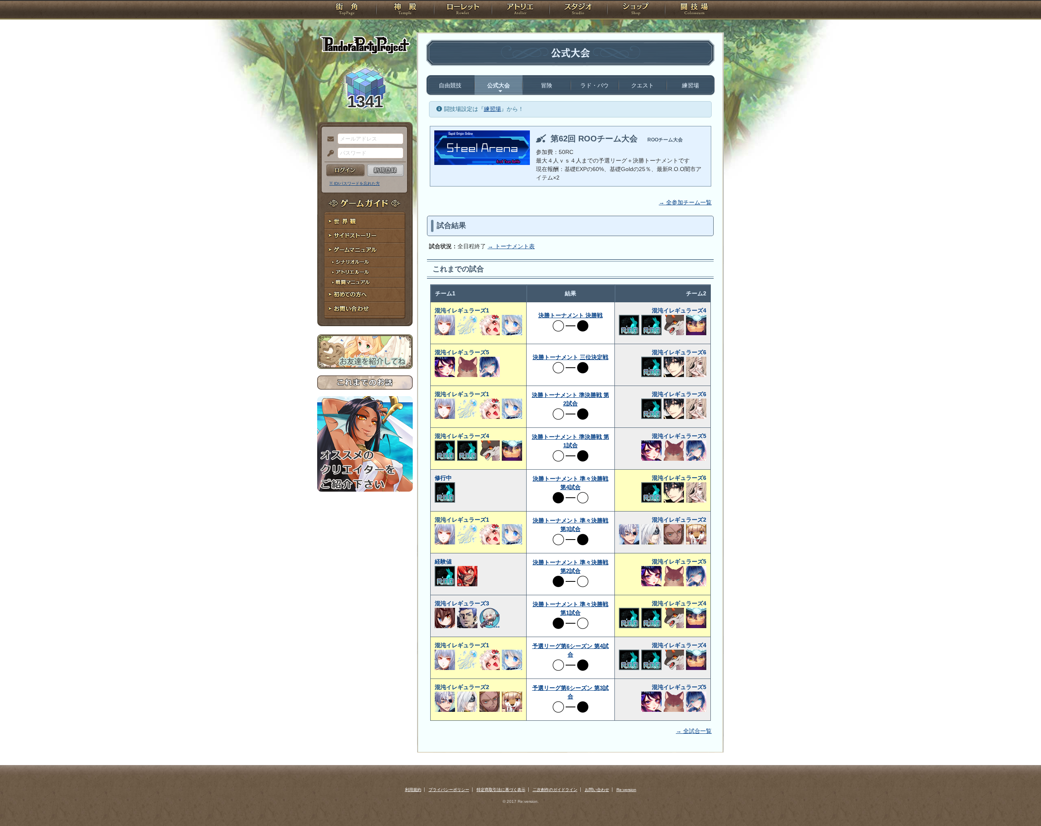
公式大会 (498, 85)
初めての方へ (365, 295)
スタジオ (578, 10)
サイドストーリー (365, 236)
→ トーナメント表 (511, 246)
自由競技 (450, 85)
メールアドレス (328, 139)
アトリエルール (365, 272)
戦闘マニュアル (365, 283)
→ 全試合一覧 (694, 731)
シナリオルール (365, 262)
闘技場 (694, 10)
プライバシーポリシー (449, 789)
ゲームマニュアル (365, 250)
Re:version (626, 789)
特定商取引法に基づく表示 (501, 789)
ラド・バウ (594, 85)
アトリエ (520, 10)
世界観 (365, 222)
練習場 (690, 85)
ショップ (636, 10)
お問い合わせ (365, 309)
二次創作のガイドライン (555, 789)
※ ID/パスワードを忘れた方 (354, 183)
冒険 (546, 85)
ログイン (345, 170)
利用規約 (413, 789)
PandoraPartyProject (365, 45)
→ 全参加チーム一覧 (685, 202)
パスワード (328, 153)
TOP (346, 10)
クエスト (642, 85)
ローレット (463, 10)
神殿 (405, 10)
